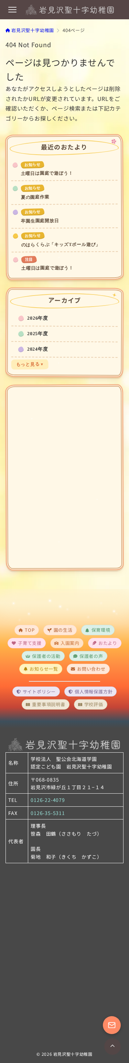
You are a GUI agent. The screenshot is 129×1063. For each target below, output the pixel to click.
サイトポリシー (39, 691)
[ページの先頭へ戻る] (112, 1046)
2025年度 (37, 333)
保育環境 (101, 630)
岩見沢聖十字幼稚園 (73, 1054)
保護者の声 (91, 656)
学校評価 (93, 704)
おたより (107, 643)
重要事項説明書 (48, 704)
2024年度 (37, 349)
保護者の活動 (46, 656)
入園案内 (70, 643)
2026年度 (37, 317)
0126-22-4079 (48, 799)
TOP (29, 630)
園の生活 (63, 630)
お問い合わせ (91, 668)
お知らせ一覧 (44, 668)
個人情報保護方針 (93, 691)
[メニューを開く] (12, 9)
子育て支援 (30, 643)
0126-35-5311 (48, 812)
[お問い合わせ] (112, 1025)
